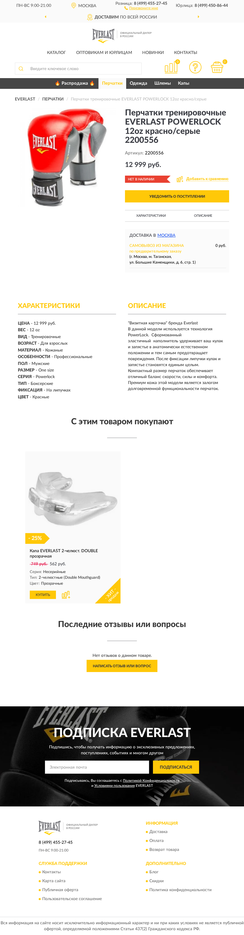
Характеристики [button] (151, 215)
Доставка (158, 832)
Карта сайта (53, 881)
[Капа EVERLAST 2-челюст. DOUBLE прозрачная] (73, 499)
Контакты (185, 53)
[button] (141, 8)
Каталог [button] (56, 53)
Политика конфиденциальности (180, 890)
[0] (217, 67)
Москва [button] (166, 235)
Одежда (138, 83)
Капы (183, 83)
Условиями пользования (114, 785)
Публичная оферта (60, 890)
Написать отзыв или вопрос (122, 666)
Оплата (156, 841)
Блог (154, 872)
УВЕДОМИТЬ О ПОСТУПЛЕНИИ (177, 196)
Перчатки (112, 83)
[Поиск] (21, 69)
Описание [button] (203, 215)
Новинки (153, 53)
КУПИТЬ (43, 595)
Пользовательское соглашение (72, 899)
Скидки (156, 881)
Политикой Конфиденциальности (151, 780)
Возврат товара (164, 850)
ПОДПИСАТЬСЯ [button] (176, 767)
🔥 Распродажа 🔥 (75, 83)
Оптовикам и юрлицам (104, 53)
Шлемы (162, 83)
